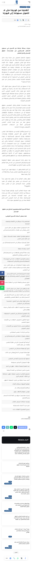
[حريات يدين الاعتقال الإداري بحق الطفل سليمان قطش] (7, 545)
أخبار (28, 6)
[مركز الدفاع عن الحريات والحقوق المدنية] (16, 2)
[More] (15, 20)
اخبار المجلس (8, 483)
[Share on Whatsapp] (18, 558)
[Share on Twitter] (23, 20)
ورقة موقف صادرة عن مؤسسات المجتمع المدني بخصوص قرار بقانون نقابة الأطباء (21, 505)
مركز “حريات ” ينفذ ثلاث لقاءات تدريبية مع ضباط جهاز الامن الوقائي (22, 531)
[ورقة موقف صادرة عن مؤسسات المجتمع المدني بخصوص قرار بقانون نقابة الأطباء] (7, 507)
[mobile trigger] (28, 2)
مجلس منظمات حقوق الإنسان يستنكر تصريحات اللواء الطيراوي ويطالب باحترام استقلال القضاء (21, 478)
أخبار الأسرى (23, 6)
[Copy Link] (20, 20)
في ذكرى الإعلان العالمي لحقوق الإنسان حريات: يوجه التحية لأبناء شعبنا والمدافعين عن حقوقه (21, 518)
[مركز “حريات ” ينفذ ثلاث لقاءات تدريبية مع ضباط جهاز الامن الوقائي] (7, 532)
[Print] (17, 20)
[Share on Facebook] (26, 20)
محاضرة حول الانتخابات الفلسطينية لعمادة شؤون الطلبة (23, 465)
